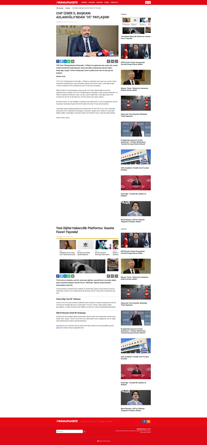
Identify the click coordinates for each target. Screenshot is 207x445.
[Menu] (149, 2)
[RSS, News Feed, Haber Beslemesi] (148, 421)
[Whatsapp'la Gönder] (68, 61)
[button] (108, 61)
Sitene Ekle (110, 421)
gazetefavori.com (62, 326)
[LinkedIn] (65, 61)
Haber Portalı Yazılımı (104, 441)
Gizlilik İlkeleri (102, 421)
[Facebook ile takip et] (144, 421)
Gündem (84, 2)
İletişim (94, 421)
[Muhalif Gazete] (67, 2)
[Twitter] (61, 61)
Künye (88, 421)
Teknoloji (114, 2)
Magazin (99, 2)
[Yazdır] (72, 61)
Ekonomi (92, 2)
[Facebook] (57, 61)
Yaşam (106, 2)
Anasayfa (82, 421)
